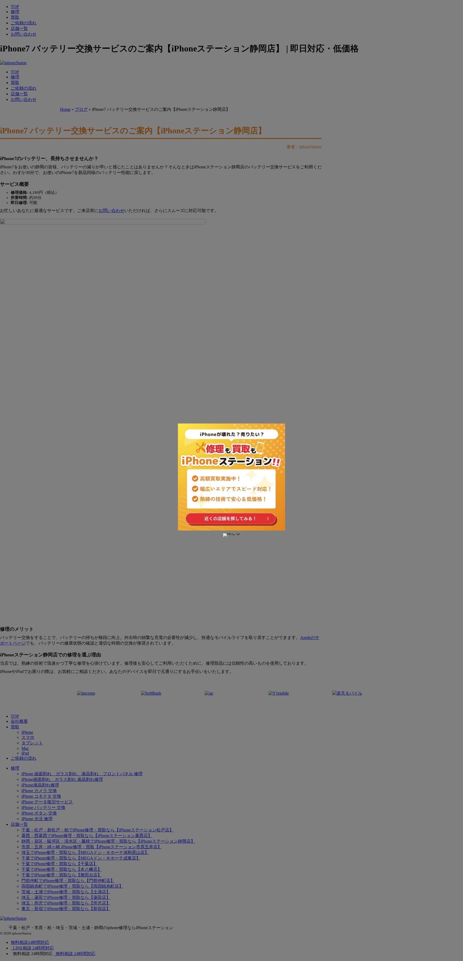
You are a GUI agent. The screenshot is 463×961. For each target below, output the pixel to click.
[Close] (231, 535)
